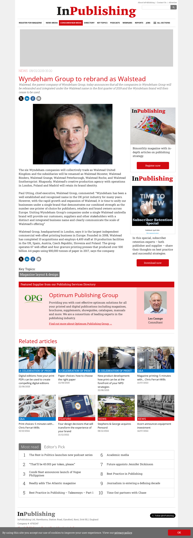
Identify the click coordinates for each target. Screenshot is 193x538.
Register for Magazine (30, 23)
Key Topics (102, 23)
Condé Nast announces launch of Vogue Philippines (55, 473)
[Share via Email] (38, 98)
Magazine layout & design (39, 274)
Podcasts (115, 23)
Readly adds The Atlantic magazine (52, 483)
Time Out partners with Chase (126, 492)
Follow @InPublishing (164, 515)
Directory (89, 23)
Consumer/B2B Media (70, 23)
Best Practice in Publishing (124, 473)
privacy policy (123, 532)
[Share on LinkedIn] (27, 98)
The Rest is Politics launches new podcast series (61, 455)
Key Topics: (27, 269)
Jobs (148, 23)
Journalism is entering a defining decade (133, 483)
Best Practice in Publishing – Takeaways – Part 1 (61, 492)
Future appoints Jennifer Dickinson (130, 464)
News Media (52, 23)
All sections (163, 23)
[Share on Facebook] (32, 98)
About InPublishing (146, 2)
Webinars (127, 23)
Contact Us (161, 2)
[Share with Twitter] (21, 98)
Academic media (118, 455)
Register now (152, 165)
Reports (139, 23)
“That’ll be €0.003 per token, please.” (52, 464)
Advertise (173, 2)
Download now (152, 262)
